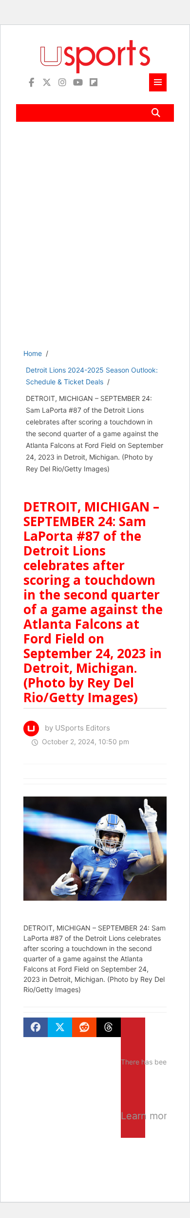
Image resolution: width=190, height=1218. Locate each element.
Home (32, 353)
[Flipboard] (93, 82)
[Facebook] (31, 82)
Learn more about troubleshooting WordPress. (133, 1116)
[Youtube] (78, 82)
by (74, 727)
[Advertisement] (95, 242)
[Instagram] (62, 82)
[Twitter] (47, 82)
